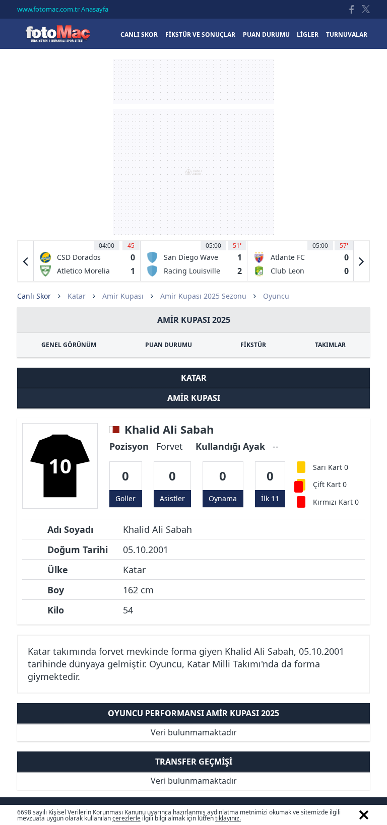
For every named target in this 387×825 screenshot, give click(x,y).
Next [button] (361, 261)
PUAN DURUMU (168, 344)
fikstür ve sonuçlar (200, 34)
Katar (77, 296)
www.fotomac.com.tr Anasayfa (62, 9)
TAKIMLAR (330, 344)
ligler (307, 34)
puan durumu (266, 34)
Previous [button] (26, 261)
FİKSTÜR (253, 344)
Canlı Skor (57, 33)
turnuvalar (346, 34)
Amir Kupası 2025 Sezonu (203, 296)
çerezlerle (126, 818)
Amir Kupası (123, 296)
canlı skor (139, 34)
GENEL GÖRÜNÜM (68, 344)
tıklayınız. (228, 818)
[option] (87, 261)
